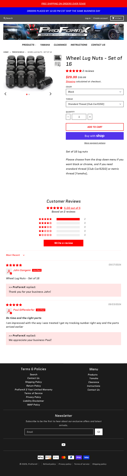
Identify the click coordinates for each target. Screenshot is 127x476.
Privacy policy (65, 464)
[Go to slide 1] (27, 94)
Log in (87, 18)
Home (5, 52)
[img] (14, 265)
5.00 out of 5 (72, 208)
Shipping (70, 81)
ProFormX (32, 464)
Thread (69, 99)
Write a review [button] (63, 243)
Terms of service (81, 464)
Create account (100, 18)
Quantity (70, 111)
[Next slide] (50, 94)
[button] (74, 71)
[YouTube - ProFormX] (63, 445)
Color (69, 86)
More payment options (94, 143)
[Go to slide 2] (29, 94)
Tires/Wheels (18, 52)
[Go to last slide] (5, 94)
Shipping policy (99, 464)
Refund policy (49, 464)
